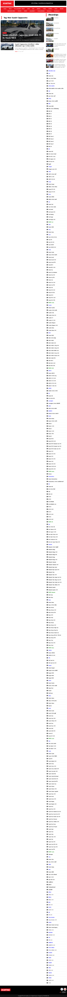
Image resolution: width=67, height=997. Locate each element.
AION (28, 8)
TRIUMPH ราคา (51, 965)
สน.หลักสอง (56, 17)
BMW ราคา (50, 904)
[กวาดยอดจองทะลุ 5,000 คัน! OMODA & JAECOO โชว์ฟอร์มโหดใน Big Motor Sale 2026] (49, 66)
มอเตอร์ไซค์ (32, 11)
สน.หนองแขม (56, 33)
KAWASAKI (50, 932)
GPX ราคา (50, 914)
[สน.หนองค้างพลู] (49, 29)
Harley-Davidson (51, 917)
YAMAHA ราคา (51, 975)
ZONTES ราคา (51, 980)
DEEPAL (38, 8)
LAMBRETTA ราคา (51, 945)
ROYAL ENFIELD (51, 947)
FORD (44, 8)
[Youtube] (65, 989)
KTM (49, 937)
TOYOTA (19, 11)
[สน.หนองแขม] (49, 35)
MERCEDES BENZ (11, 11)
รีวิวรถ (10, 8)
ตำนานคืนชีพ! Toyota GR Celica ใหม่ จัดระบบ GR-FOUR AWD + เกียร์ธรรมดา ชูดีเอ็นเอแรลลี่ (60, 61)
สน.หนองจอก (56, 23)
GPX (49, 912)
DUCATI (49, 907)
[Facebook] (62, 989)
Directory (49, 11)
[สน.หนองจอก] (49, 24)
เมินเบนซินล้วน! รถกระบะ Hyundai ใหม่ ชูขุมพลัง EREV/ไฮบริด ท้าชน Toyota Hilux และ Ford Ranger (60, 55)
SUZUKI (49, 957)
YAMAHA (50, 972)
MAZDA (61, 8)
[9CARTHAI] (7, 3)
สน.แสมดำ (56, 38)
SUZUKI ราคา (50, 960)
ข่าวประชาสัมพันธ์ (41, 11)
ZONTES (49, 977)
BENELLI (49, 897)
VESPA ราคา (50, 970)
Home (5, 8)
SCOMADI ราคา (51, 955)
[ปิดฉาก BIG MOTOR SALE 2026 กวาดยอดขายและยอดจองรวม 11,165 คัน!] (49, 45)
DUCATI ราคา (50, 909)
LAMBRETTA (50, 942)
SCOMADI (50, 952)
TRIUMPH (50, 962)
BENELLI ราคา (51, 899)
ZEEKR (25, 11)
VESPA (49, 967)
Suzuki (16, 51)
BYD (33, 8)
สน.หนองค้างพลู (57, 28)
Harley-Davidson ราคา (52, 920)
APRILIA (49, 892)
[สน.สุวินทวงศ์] (49, 50)
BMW (49, 902)
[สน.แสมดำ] (49, 40)
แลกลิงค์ (63, 992)
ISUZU (56, 8)
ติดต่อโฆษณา (57, 11)
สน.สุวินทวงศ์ (56, 49)
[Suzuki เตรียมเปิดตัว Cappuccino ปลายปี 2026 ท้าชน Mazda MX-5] (22, 31)
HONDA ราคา (51, 930)
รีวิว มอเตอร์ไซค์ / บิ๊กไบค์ (19, 8)
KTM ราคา (50, 940)
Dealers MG (50, 486)
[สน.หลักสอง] (49, 19)
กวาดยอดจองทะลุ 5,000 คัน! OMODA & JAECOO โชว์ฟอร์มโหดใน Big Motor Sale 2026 (59, 66)
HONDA (50, 8)
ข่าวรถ (49, 982)
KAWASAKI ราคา (51, 935)
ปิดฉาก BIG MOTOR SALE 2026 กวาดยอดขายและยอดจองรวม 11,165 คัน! (60, 45)
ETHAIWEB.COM (46, 995)
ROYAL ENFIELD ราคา (52, 950)
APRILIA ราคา (50, 894)
